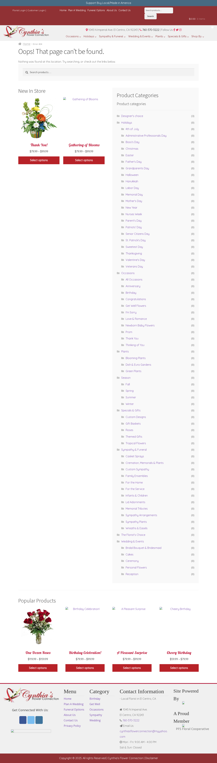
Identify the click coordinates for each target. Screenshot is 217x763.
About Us (70, 715)
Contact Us (71, 720)
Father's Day (134, 161)
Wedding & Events (132, 541)
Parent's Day (134, 220)
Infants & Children (137, 495)
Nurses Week (134, 214)
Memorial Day (134, 194)
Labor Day (132, 188)
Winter (130, 404)
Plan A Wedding (74, 704)
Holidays (126, 122)
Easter (130, 155)
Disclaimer (151, 758)
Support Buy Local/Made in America (108, 3)
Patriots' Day (134, 227)
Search (150, 16)
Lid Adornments (135, 502)
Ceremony (132, 561)
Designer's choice (132, 116)
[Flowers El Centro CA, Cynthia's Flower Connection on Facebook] (23, 720)
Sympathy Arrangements (141, 515)
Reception (132, 574)
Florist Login (19, 10)
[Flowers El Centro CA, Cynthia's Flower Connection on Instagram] (39, 720)
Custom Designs (136, 417)
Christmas (132, 148)
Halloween (132, 175)
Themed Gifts (134, 436)
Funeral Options (74, 709)
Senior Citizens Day (138, 233)
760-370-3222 (150, 29)
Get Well (95, 704)
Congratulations (136, 299)
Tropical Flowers (136, 443)
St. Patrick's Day (136, 240)
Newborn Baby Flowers (140, 325)
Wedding (95, 720)
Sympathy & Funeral (134, 449)
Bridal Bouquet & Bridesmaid (143, 548)
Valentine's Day (135, 260)
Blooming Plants (136, 358)
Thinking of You (135, 345)
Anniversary (133, 286)
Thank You (132, 338)
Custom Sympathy (137, 469)
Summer (131, 397)
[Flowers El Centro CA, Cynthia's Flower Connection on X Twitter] (31, 720)
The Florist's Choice (133, 534)
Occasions (128, 273)
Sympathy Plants (136, 521)
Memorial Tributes (137, 508)
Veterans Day (134, 266)
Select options (39, 160)
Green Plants (133, 371)
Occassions (97, 709)
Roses (129, 430)
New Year (131, 207)
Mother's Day (134, 201)
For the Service (135, 489)
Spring (130, 390)
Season (126, 377)
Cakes (129, 554)
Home (26, 44)
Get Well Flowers (136, 305)
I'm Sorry (131, 312)
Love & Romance (136, 318)
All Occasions (134, 279)
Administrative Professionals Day (146, 135)
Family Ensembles (137, 476)
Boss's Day (132, 142)
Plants (125, 351)
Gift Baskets (133, 423)
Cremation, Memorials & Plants (145, 463)
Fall (128, 384)
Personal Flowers (136, 567)
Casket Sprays (135, 456)
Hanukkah (132, 181)
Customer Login (36, 10)
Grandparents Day (137, 168)
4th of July (132, 129)
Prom (129, 332)
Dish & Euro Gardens (138, 364)
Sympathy (96, 715)
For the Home (134, 482)
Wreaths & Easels (136, 528)
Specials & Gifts (131, 410)
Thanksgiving (134, 253)
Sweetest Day (134, 247)
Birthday (131, 292)
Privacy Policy (72, 726)
